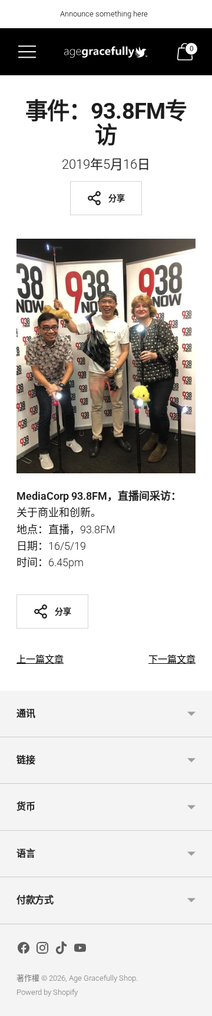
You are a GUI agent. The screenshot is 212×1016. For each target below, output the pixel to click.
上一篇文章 (40, 659)
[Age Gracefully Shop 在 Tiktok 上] (61, 950)
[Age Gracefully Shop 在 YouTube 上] (80, 950)
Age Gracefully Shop (102, 978)
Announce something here (104, 13)
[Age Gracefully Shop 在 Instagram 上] (42, 950)
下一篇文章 (172, 659)
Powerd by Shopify (47, 992)
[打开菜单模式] (27, 51)
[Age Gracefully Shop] (106, 52)
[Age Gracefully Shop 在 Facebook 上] (23, 950)
